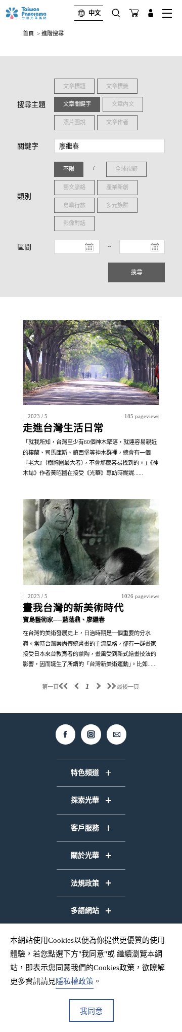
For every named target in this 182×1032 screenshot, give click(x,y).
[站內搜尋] (116, 13)
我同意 (91, 1011)
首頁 (28, 33)
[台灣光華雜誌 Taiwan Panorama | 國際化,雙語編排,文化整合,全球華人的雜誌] (35, 13)
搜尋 (136, 272)
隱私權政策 (75, 981)
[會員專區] (151, 13)
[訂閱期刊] (134, 13)
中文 (94, 13)
